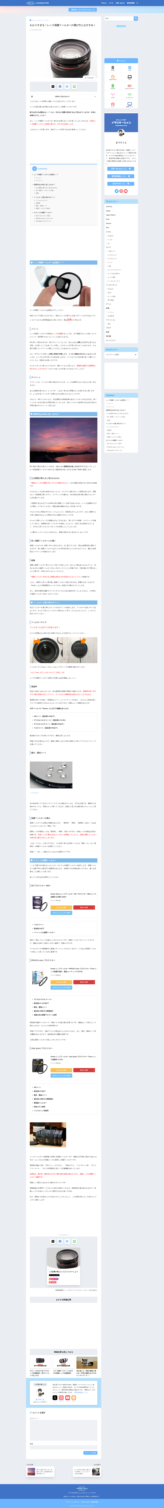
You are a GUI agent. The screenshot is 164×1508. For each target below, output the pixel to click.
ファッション (111, 320)
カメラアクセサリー (77, 1290)
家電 (107, 308)
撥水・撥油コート (41, 206)
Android (113, 88)
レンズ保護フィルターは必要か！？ (46, 174)
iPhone (113, 70)
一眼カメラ (111, 251)
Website (74, 1401)
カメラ (113, 106)
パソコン (111, 312)
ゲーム (108, 304)
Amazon (110, 289)
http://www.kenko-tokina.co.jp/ (35, 792)
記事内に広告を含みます (62, 96)
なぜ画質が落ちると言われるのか (46, 188)
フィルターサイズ (41, 200)
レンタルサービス (114, 281)
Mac (130, 79)
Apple (108, 211)
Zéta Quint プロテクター (43, 221)
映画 (107, 332)
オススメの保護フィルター (43, 212)
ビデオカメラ (112, 258)
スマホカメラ (112, 255)
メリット (39, 178)
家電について (129, 106)
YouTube (67, 1401)
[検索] (136, 3)
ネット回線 (111, 296)
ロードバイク (111, 340)
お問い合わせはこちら (119, 169)
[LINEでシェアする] (74, 86)
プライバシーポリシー (73, 1502)
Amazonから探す (61, 907)
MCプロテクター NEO (43, 216)
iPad (130, 70)
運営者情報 (94, 1502)
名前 (31, 1444)
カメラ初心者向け (91, 1290)
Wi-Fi (109, 293)
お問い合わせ (85, 1502)
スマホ (113, 97)
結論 (37, 193)
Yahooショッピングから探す (61, 913)
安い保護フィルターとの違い (45, 190)
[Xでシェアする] (53, 86)
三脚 (109, 266)
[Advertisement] (63, 147)
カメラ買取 (111, 277)
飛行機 (108, 336)
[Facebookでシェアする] (60, 86)
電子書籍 (111, 300)
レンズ (67, 1290)
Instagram (61, 1401)
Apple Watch (112, 79)
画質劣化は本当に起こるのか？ (44, 184)
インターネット (130, 97)
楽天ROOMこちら (119, 184)
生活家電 (111, 316)
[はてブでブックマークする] (67, 86)
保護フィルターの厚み (43, 208)
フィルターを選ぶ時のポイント (44, 197)
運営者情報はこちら (81, 1392)
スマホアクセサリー (130, 88)
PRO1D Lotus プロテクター (45, 218)
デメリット (39, 180)
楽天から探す (84, 907)
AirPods (109, 206)
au (109, 243)
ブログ (108, 328)
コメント (34, 1418)
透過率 (38, 203)
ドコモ (110, 239)
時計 (109, 324)
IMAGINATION (42, 3)
